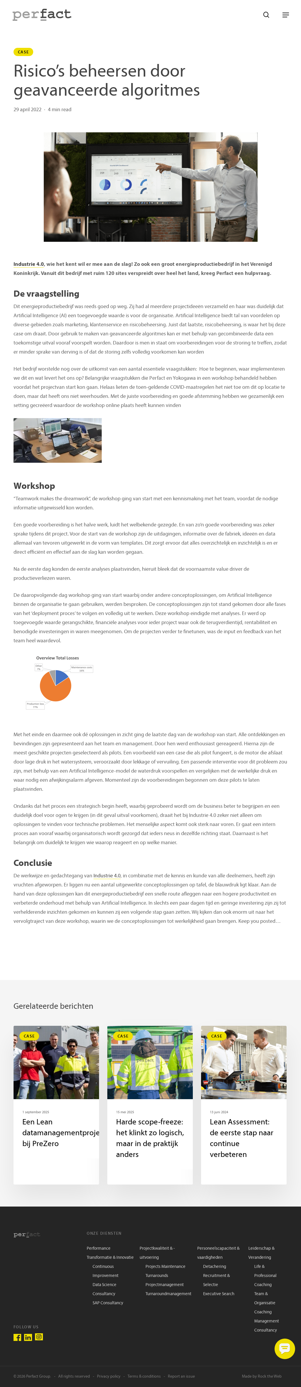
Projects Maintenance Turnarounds (165, 1271)
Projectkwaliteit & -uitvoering (157, 1253)
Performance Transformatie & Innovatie (110, 1253)
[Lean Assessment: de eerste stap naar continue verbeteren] (244, 1105)
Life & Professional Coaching (265, 1276)
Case (23, 52)
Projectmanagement (165, 1285)
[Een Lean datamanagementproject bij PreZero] (56, 1105)
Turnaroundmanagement (168, 1294)
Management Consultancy (266, 1326)
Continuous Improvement (105, 1271)
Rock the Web (270, 1376)
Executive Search (218, 1294)
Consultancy (104, 1294)
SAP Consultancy (108, 1303)
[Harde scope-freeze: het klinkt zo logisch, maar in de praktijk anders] (150, 1105)
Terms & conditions (144, 1376)
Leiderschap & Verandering (261, 1253)
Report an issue (181, 1376)
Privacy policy (109, 1376)
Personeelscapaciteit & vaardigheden (218, 1253)
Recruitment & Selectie (216, 1280)
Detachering (214, 1267)
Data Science (104, 1285)
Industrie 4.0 (29, 264)
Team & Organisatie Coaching (264, 1303)
